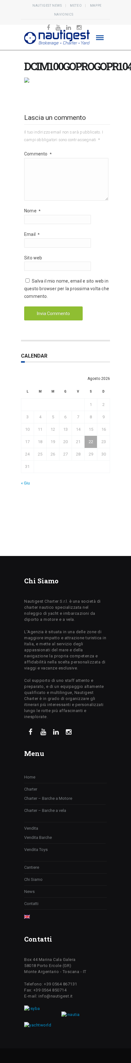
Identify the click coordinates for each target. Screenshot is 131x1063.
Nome (32, 210)
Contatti (31, 903)
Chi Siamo (33, 879)
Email (31, 234)
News (29, 891)
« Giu (25, 483)
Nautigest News (47, 5)
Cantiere (31, 867)
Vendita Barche (38, 837)
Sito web (33, 257)
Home (29, 777)
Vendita (31, 828)
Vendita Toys (36, 849)
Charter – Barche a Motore (48, 798)
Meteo (76, 5)
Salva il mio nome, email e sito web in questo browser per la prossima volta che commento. (66, 288)
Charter (30, 789)
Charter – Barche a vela (45, 810)
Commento (38, 153)
